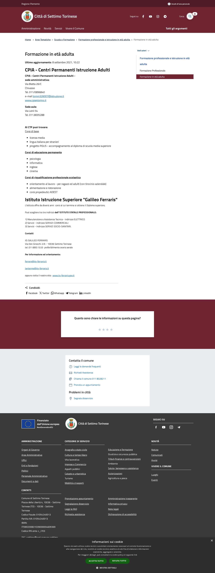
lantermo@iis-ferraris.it (37, 268)
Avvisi (154, 460)
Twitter (45, 293)
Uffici (24, 460)
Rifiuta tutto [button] (119, 561)
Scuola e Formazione (64, 39)
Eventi (154, 480)
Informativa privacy (117, 504)
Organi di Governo (30, 449)
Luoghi (154, 474)
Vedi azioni (142, 50)
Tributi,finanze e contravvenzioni (124, 459)
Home (28, 39)
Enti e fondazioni (30, 465)
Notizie (154, 449)
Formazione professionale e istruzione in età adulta (104, 39)
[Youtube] (149, 16)
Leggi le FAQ (71, 509)
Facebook (33, 293)
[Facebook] (142, 16)
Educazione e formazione (120, 449)
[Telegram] (164, 16)
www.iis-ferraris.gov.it (63, 275)
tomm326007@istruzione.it (48, 96)
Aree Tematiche (43, 39)
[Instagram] (157, 16)
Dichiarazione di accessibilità (122, 514)
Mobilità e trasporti (74, 483)
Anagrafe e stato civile (76, 449)
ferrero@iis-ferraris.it (36, 261)
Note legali (113, 509)
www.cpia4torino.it (35, 100)
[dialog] (107, 555)
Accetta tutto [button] (96, 561)
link (135, 555)
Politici (25, 470)
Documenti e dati (30, 481)
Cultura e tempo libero (76, 455)
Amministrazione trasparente (122, 498)
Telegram (73, 293)
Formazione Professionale (152, 70)
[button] (107, 567)
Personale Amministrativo (34, 476)
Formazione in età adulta (152, 76)
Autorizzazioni (115, 473)
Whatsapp (59, 293)
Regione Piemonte (31, 4)
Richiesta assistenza (75, 514)
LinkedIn (86, 293)
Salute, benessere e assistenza (123, 468)
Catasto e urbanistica (75, 473)
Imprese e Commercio (75, 464)
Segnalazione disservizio (77, 504)
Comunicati (157, 455)
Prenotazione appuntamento (79, 498)
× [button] (212, 541)
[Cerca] (190, 16)
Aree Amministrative (32, 455)
